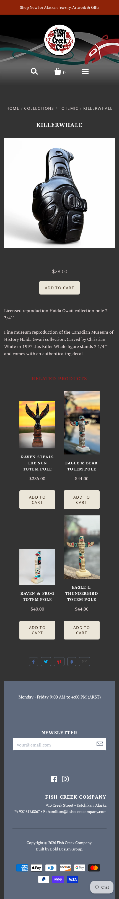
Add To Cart (37, 499)
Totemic (69, 108)
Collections (39, 108)
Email (84, 661)
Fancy (71, 661)
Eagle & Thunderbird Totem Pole (81, 593)
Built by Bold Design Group (59, 849)
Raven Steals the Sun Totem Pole (37, 463)
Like (33, 661)
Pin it (59, 661)
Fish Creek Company (74, 842)
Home (13, 108)
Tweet (46, 661)
